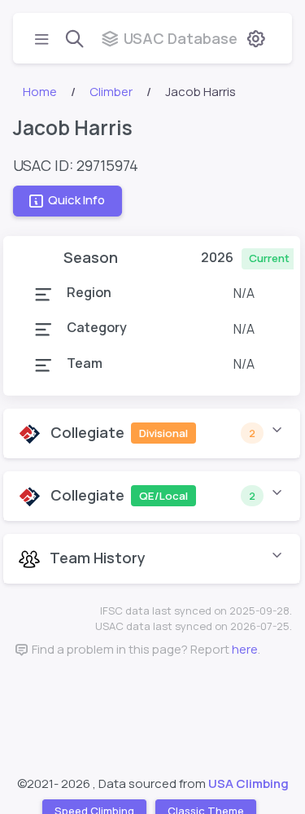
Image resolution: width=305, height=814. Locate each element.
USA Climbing (248, 783)
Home (40, 91)
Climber (111, 91)
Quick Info (76, 200)
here (245, 649)
